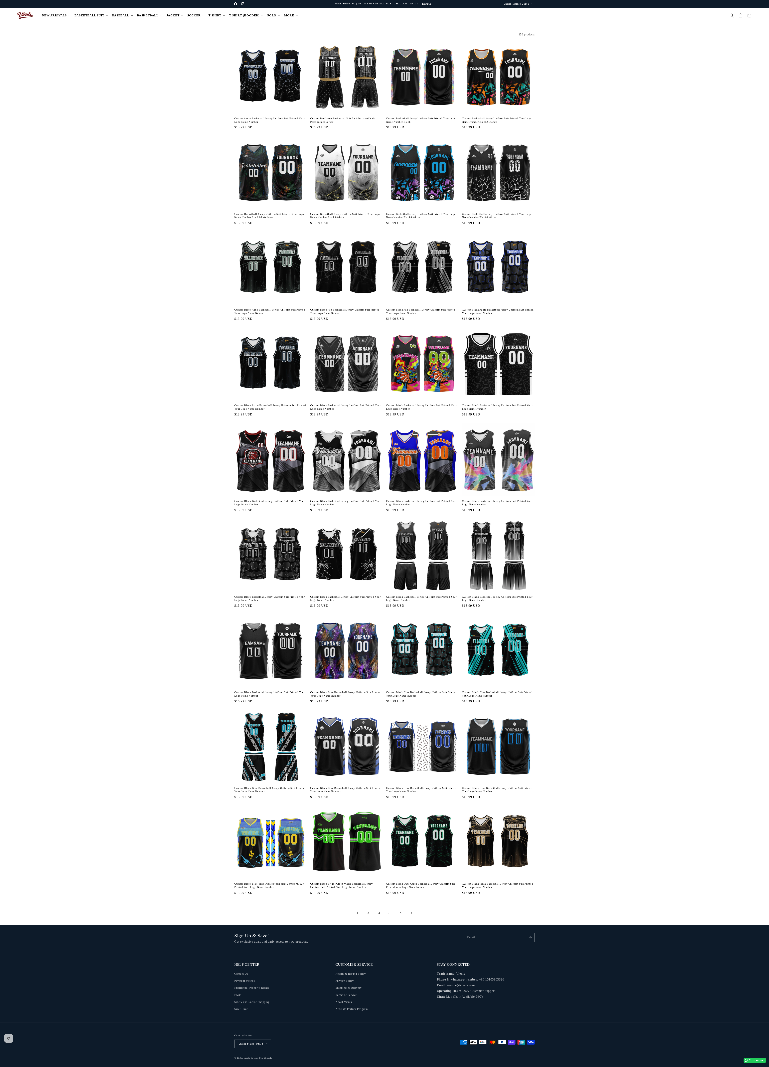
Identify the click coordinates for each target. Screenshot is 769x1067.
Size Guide (241, 1009)
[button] (56, 15)
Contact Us (241, 973)
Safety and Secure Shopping (252, 1002)
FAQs (237, 995)
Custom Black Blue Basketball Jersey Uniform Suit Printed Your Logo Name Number (345, 694)
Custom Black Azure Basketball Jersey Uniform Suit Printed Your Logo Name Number (497, 311)
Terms (426, 3)
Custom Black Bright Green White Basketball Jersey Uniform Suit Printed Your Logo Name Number (341, 885)
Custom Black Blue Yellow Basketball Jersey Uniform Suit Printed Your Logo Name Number (269, 885)
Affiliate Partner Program (351, 1009)
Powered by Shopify (262, 1058)
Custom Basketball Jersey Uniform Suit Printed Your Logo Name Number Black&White (345, 215)
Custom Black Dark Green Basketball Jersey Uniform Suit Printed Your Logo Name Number (420, 885)
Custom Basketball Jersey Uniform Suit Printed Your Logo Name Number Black (421, 120)
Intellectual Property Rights (251, 987)
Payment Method (244, 980)
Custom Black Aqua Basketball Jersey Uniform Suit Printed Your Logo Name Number (269, 311)
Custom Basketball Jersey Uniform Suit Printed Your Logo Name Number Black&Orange (497, 120)
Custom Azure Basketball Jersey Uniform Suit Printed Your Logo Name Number (269, 120)
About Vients (343, 1002)
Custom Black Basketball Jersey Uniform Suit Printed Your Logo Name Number (345, 407)
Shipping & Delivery (348, 987)
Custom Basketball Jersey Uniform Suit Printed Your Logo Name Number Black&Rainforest (269, 215)
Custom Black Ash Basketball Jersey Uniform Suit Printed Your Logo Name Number (344, 311)
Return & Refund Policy (350, 973)
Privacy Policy (344, 980)
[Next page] (411, 913)
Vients (247, 1058)
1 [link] (357, 912)
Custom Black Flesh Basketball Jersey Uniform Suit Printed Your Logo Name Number (497, 885)
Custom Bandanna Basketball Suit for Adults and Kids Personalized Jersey (342, 120)
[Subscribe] (530, 937)
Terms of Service (346, 995)
